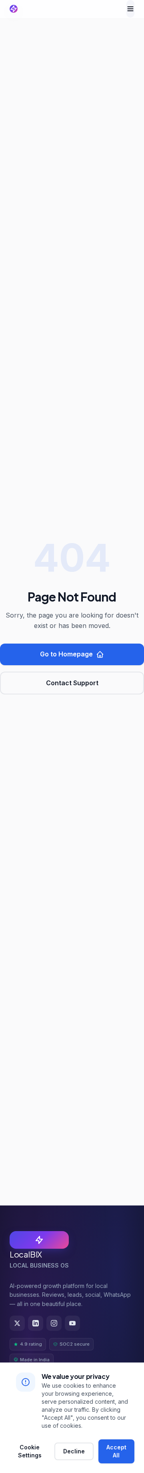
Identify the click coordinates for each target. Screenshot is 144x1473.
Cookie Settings (30, 1451)
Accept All (116, 1451)
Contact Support (72, 683)
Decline (74, 1451)
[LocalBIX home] (14, 9)
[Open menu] (130, 9)
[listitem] (17, 1323)
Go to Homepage (66, 654)
